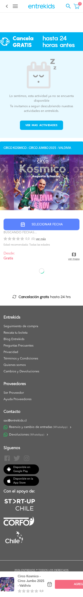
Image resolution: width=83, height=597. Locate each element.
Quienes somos (15, 365)
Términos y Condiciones (21, 358)
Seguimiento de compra (21, 326)
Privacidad (11, 352)
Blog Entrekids (14, 339)
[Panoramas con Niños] (41, 6)
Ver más (41, 239)
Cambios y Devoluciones (21, 371)
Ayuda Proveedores (17, 399)
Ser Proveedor (14, 392)
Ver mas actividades (41, 125)
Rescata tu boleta (15, 332)
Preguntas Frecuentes (18, 345)
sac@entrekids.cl (15, 420)
